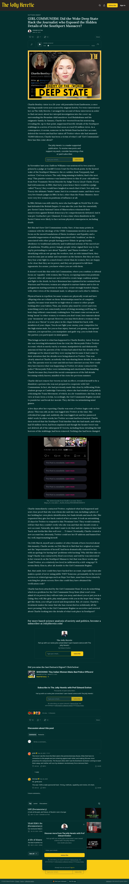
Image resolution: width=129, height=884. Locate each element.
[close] (83, 824)
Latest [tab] (35, 803)
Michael (35, 779)
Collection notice (29, 881)
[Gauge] (98, 44)
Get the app (72, 881)
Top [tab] (30, 803)
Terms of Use (74, 860)
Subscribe (112, 5)
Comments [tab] (32, 735)
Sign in (122, 5)
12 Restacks (51, 713)
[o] (93, 844)
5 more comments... (34, 793)
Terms (22, 881)
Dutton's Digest (34, 15)
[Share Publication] (104, 5)
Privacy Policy (80, 862)
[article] (64, 813)
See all (31, 854)
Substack (108, 881)
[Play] (39, 44)
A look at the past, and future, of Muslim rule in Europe (47, 812)
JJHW (34, 753)
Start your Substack (60, 881)
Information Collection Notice (64, 862)
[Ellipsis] (100, 753)
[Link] (25, 622)
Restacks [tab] (41, 735)
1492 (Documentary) (37, 809)
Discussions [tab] (43, 803)
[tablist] (36, 735)
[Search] (100, 5)
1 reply (37, 772)
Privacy (17, 881)
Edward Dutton (38, 30)
